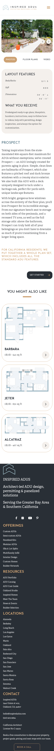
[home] (19, 7)
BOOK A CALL (24, 747)
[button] (48, 7)
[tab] (10, 60)
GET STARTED (37, 275)
